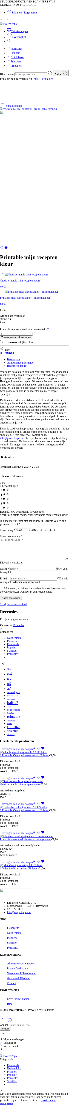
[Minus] (34, 333)
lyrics (9, 707)
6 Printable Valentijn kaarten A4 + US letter (24, 755)
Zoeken (58, 74)
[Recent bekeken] (9, 1021)
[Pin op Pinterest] (6, 353)
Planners (15, 52)
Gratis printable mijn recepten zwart (20, 784)
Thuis (35, 78)
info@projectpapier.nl (19, 912)
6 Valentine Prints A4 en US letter (19, 868)
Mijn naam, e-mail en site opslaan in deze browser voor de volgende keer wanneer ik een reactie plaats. (33, 590)
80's (9, 669)
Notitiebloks (17, 57)
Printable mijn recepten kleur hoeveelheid (23, 329)
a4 (9, 673)
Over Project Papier (18, 998)
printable (13, 716)
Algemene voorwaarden (20, 963)
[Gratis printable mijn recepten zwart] (2, 274)
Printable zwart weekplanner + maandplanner (25, 839)
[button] (18, 748)
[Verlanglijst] (4, 248)
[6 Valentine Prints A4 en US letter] (34, 865)
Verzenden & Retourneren (21, 973)
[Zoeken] (9, 41)
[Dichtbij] (1, 1046)
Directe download (14, 696)
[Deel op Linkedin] (9, 353)
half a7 (12, 702)
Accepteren (6, 1103)
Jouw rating (7, 530)
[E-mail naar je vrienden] (12, 353)
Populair (11, 647)
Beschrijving (14, 359)
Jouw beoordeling (11, 536)
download (11, 699)
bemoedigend (13, 692)
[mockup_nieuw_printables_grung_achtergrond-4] (28, 108)
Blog (10, 1003)
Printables (16, 65)
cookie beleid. (48, 1100)
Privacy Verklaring (17, 968)
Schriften (16, 61)
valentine (11, 735)
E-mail (5, 578)
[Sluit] (1, 628)
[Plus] (48, 329)
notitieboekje (13, 709)
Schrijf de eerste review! (13, 604)
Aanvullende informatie (20, 362)
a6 (9, 683)
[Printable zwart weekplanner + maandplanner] (34, 836)
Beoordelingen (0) (17, 365)
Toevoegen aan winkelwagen (16, 337)
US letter (13, 727)
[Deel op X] (1, 353)
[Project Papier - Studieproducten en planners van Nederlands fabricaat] (9, 23)
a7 (9, 688)
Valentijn (12, 731)
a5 (9, 679)
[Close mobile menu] (1, 1052)
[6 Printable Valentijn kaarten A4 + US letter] (34, 752)
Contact (11, 983)
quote (9, 724)
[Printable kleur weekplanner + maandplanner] (2, 291)
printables (11, 720)
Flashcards (16, 48)
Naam (4, 568)
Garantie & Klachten (18, 978)
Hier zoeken (7, 74)
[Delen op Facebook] (4, 353)
